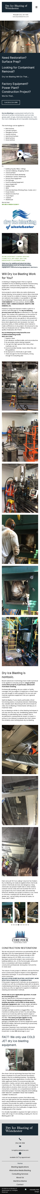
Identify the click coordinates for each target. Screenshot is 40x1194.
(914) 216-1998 (23, 15)
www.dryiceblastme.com (21, 17)
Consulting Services (20, 1174)
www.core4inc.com (27, 957)
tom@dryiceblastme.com (20, 1150)
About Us (20, 1177)
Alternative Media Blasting (20, 1170)
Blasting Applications (20, 1167)
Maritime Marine (20, 1181)
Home (20, 1163)
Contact (20, 1184)
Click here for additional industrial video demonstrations (16, 264)
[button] (20, 154)
